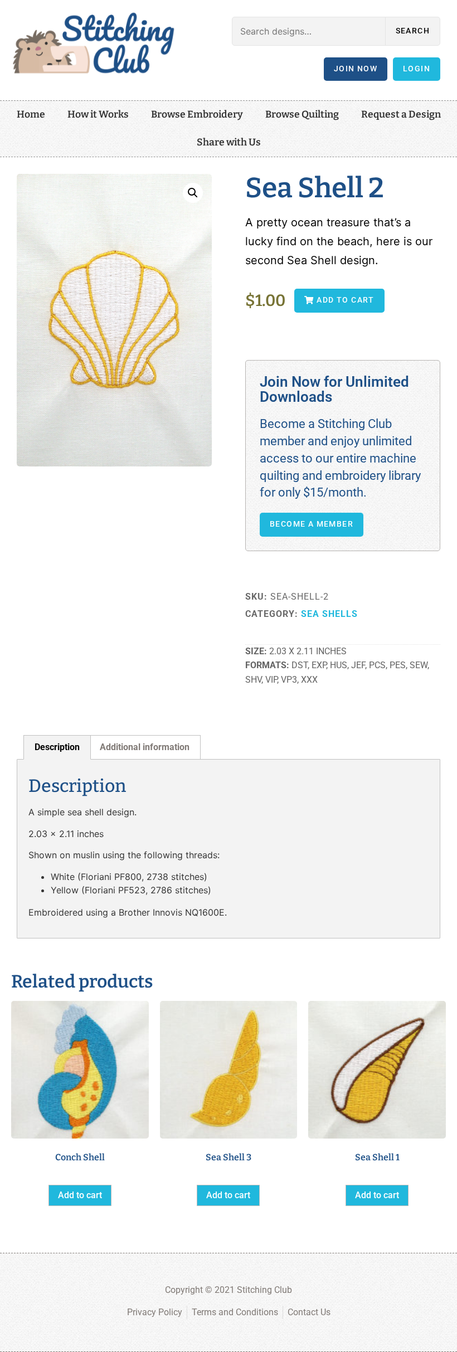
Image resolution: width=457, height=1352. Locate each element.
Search (413, 31)
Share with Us (229, 142)
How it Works (98, 114)
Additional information (144, 747)
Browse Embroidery (197, 114)
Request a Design (401, 114)
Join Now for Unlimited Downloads (334, 389)
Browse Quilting (302, 114)
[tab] (57, 747)
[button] (193, 193)
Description (57, 747)
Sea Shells (329, 614)
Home (31, 114)
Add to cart (80, 1195)
